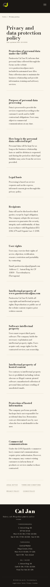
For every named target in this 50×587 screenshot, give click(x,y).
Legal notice (12, 485)
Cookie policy (29, 491)
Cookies (35, 583)
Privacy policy (13, 491)
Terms (24, 583)
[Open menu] (45, 5)
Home (4, 17)
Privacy (29, 583)
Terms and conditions (31, 485)
